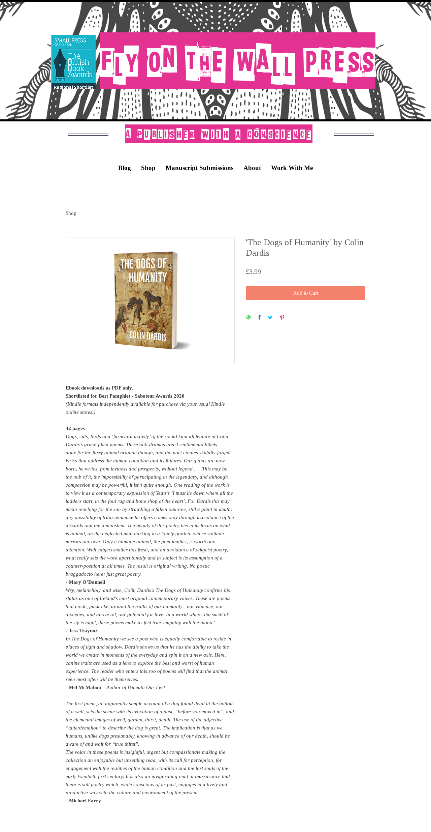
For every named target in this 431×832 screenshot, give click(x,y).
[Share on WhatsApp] (248, 318)
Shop (71, 213)
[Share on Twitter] (270, 318)
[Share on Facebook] (259, 318)
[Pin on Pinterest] (282, 318)
